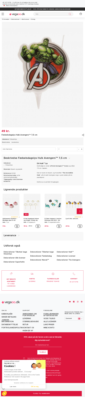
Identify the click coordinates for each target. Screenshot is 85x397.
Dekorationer (15, 19)
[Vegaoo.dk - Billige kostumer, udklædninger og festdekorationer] (17, 14)
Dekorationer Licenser (66, 256)
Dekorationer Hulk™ (65, 252)
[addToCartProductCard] (17, 226)
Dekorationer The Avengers (68, 260)
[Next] (79, 211)
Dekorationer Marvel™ (39, 260)
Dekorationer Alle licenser (14, 258)
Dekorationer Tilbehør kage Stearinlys (15, 253)
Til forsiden (5, 19)
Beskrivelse (6, 142)
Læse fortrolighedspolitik (11, 380)
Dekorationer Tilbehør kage (42, 252)
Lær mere (13, 386)
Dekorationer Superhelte (14, 262)
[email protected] (9, 4)
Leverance (15, 142)
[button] (74, 319)
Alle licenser (25, 19)
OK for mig (35, 386)
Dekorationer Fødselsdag (41, 256)
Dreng (33, 19)
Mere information (12, 5)
